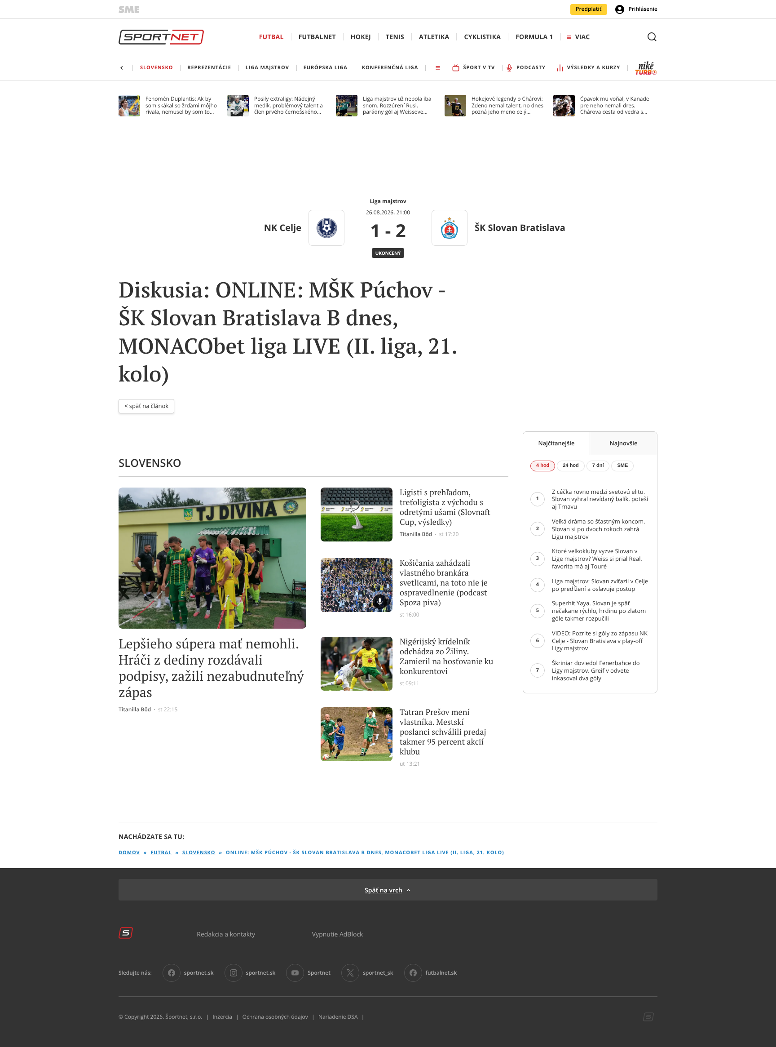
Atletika (434, 37)
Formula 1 (534, 37)
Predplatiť (589, 9)
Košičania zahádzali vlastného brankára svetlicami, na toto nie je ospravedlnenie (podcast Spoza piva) (444, 583)
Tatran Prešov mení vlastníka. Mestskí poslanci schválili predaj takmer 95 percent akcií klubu (443, 732)
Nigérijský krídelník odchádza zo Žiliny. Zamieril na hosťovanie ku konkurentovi (446, 656)
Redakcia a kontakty (226, 934)
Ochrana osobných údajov (275, 1016)
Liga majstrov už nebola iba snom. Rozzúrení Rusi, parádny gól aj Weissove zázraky (397, 105)
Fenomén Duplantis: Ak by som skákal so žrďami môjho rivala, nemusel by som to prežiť (181, 105)
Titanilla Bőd (135, 709)
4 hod (542, 465)
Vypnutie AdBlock (337, 934)
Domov (129, 852)
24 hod (570, 465)
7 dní (598, 465)
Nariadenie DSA (338, 1016)
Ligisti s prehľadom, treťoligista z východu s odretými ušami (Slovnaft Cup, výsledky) (445, 507)
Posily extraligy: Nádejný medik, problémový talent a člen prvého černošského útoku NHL (288, 105)
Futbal (271, 37)
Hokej (361, 37)
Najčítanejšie (556, 443)
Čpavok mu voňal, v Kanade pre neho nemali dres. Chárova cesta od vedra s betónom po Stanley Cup (614, 105)
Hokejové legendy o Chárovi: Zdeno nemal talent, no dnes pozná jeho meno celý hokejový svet (507, 105)
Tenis (395, 37)
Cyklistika (482, 37)
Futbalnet (317, 37)
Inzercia (222, 1016)
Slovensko (198, 852)
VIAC (582, 37)
